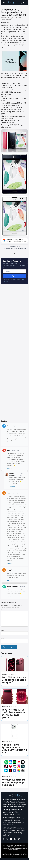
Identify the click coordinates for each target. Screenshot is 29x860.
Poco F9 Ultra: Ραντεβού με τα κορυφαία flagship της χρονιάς (14, 680)
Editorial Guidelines (16, 849)
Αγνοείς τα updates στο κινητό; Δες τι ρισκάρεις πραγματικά (14, 782)
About (13, 853)
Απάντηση (9, 444)
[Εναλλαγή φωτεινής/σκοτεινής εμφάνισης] (23, 2)
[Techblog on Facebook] (3, 838)
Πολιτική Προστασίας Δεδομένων (17, 845)
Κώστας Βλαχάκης (6, 19)
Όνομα (3, 630)
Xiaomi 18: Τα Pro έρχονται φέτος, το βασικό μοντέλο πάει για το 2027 (14, 748)
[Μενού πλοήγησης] (26, 2)
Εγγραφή (14, 276)
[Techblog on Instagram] (7, 838)
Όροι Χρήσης (6, 845)
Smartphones (5, 22)
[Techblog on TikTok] (19, 838)
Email (2, 638)
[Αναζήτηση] (21, 3)
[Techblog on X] (15, 838)
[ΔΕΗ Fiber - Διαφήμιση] (14, 61)
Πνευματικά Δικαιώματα (15, 848)
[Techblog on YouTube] (11, 838)
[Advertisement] (14, 352)
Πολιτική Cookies (9, 846)
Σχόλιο (3, 610)
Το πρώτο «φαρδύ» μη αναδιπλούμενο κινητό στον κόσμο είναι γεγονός (13, 713)
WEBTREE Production (20, 853)
